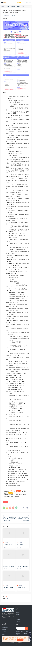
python (5, 501)
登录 (6, 598)
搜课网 (3, 2)
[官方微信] (30, 640)
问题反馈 (18, 619)
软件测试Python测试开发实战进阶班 (9, 566)
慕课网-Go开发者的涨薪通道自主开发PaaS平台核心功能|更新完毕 (9, 519)
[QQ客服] (30, 637)
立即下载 (19, 491)
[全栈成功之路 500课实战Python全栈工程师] (9, 533)
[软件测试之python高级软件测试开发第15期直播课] (22, 533)
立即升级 (10, 493)
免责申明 (18, 614)
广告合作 (18, 621)
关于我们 (18, 612)
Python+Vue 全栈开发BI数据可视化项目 (9, 587)
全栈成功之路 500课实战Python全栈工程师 (9, 545)
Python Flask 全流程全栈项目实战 (22, 566)
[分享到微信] (4, 507)
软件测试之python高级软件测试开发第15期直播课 (22, 545)
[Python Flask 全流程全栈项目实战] (22, 554)
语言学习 (4, 634)
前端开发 (4, 629)
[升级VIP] (30, 632)
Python (14, 15)
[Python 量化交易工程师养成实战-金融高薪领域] (22, 576)
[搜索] (24, 2)
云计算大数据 (5, 627)
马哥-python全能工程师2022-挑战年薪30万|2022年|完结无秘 (22, 519)
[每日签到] (30, 634)
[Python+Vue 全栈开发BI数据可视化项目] (9, 576)
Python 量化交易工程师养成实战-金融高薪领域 (22, 587)
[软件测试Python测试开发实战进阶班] (9, 554)
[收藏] (24, 507)
